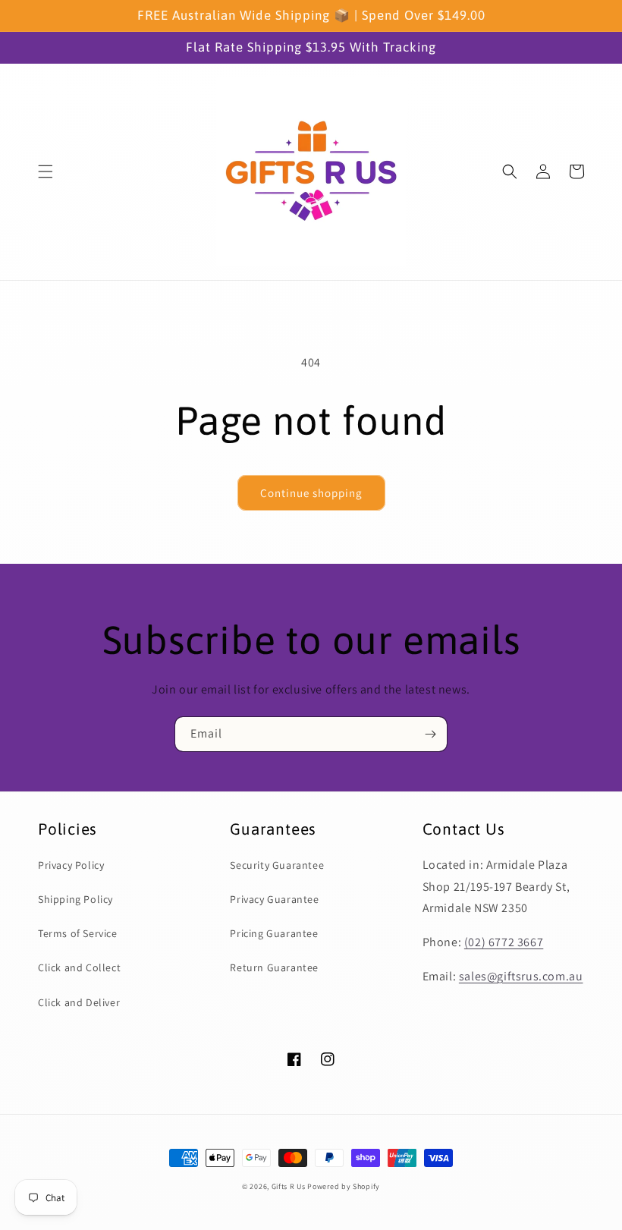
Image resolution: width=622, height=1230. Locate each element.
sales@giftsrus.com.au (521, 976)
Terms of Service (78, 933)
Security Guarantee (277, 865)
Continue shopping (311, 493)
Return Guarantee (274, 967)
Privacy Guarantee (274, 899)
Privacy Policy (71, 865)
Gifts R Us (289, 1186)
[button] (45, 171)
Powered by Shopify (343, 1186)
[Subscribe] (430, 734)
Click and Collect (79, 967)
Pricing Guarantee (274, 933)
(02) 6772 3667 (503, 942)
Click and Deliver (79, 1002)
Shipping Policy (75, 899)
